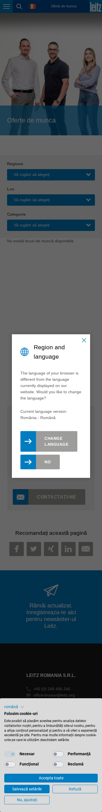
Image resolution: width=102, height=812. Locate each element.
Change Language (56, 441)
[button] (14, 707)
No (47, 462)
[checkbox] (10, 754)
